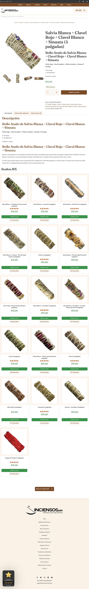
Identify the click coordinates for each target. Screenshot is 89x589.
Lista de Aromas (44, 525)
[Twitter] (83, 1)
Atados (26, 22)
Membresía (44, 535)
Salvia (75, 106)
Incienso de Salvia (50, 106)
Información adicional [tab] (21, 113)
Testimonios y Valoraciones (44, 542)
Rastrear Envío (44, 548)
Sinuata (47, 109)
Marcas (28, 4)
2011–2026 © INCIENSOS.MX (44, 580)
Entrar (69, 4)
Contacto (44, 568)
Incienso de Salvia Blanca (65, 106)
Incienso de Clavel (75, 104)
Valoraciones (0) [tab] (36, 113)
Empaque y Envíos (44, 545)
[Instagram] (87, 1)
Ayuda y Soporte (45, 561)
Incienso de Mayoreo (44, 538)
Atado (49, 104)
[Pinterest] (48, 577)
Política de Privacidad (44, 558)
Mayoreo (53, 4)
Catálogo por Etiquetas (44, 532)
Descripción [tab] (8, 113)
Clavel (59, 104)
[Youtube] (52, 577)
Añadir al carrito (74, 92)
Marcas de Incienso (44, 528)
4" (46, 104)
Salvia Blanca (82, 106)
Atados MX (58, 109)
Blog (61, 4)
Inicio (16, 22)
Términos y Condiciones (44, 555)
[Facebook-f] (79, 1)
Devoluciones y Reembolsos (44, 552)
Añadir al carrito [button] (14, 216)
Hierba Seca (65, 104)
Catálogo (37, 4)
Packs (45, 4)
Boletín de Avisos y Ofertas (44, 565)
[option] (23, 51)
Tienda (20, 4)
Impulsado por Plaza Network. (44, 583)
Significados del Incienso (44, 522)
